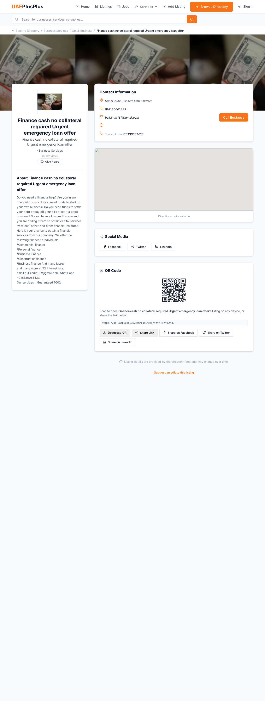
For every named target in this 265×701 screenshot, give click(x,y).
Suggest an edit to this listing (174, 372)
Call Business (234, 117)
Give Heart (52, 161)
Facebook (115, 246)
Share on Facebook (181, 332)
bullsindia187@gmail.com (122, 117)
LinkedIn (166, 246)
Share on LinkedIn (120, 342)
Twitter (141, 246)
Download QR (117, 332)
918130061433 (115, 109)
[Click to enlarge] (174, 290)
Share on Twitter (218, 332)
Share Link (147, 332)
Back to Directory (27, 30)
